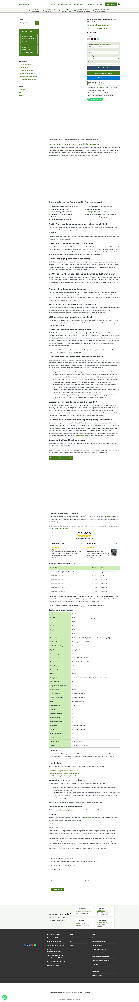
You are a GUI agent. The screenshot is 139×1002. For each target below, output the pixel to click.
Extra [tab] (83, 139)
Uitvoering (97, 56)
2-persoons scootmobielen (28, 79)
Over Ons (91, 4)
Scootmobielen (78, 4)
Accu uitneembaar (93, 50)
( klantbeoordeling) (101, 28)
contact (108, 516)
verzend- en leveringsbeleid (64, 810)
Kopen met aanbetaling (94, 217)
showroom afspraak (83, 435)
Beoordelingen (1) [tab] (92, 139)
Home (53, 4)
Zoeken (21, 19)
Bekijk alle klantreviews (62, 528)
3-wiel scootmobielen (27, 70)
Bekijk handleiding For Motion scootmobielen (63, 771)
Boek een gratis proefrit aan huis (60, 458)
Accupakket (99, 44)
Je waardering (57, 865)
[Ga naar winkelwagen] (119, 4)
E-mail (87, 881)
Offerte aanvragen (103, 78)
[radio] (89, 39)
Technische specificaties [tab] (71, 139)
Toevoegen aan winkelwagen (104, 73)
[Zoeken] (37, 23)
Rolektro (21, 95)
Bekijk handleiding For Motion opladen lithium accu (65, 776)
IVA (20, 92)
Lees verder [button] (55, 557)
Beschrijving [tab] (53, 139)
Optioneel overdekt (78, 618)
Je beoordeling (57, 869)
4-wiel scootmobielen (27, 73)
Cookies (87, 992)
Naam (53, 881)
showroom (87, 817)
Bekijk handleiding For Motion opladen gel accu (64, 773)
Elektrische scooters (64, 4)
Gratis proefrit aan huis (94, 212)
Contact (99, 4)
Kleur (89, 36)
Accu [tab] (60, 139)
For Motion (22, 89)
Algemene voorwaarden (57, 992)
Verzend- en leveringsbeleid (74, 992)
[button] (111, 4)
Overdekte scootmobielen (28, 76)
